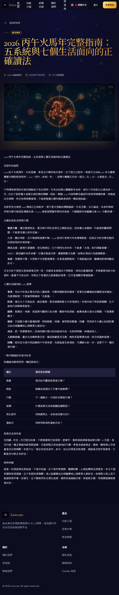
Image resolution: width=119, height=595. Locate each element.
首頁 (18, 5)
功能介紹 (28, 5)
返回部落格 (14, 22)
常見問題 (67, 537)
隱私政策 (67, 555)
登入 (96, 5)
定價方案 (41, 5)
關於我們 (53, 5)
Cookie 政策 (69, 571)
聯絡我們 (7, 571)
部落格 (6, 563)
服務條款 (67, 563)
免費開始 (109, 5)
